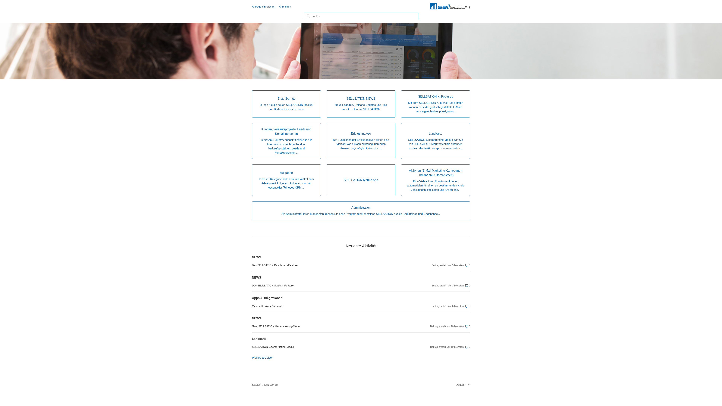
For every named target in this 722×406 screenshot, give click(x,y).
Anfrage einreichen (263, 6)
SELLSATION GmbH (265, 384)
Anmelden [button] (285, 6)
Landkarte (259, 338)
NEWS (256, 257)
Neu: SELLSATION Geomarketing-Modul (276, 326)
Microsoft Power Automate (267, 306)
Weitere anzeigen (262, 357)
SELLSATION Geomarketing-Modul (273, 346)
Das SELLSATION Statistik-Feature (273, 285)
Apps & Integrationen (267, 298)
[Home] (450, 8)
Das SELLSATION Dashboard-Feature (275, 265)
